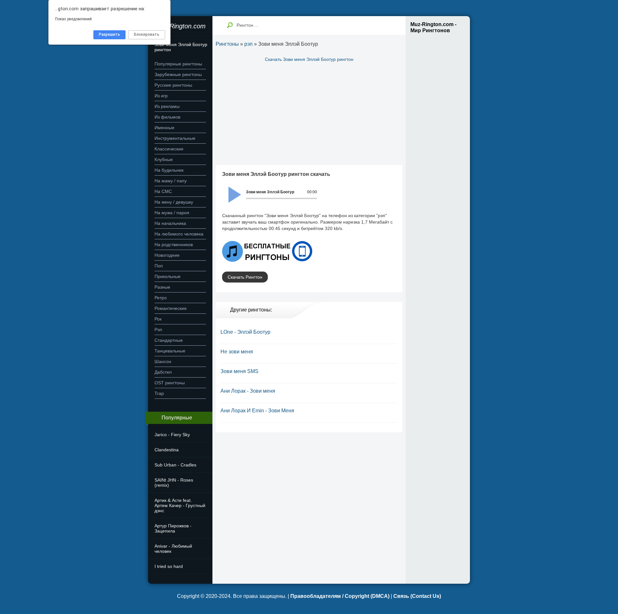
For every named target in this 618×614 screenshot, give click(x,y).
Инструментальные (174, 138)
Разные (162, 287)
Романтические (170, 308)
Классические (168, 148)
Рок (158, 318)
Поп (158, 265)
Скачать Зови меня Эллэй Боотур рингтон (309, 59)
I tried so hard (168, 566)
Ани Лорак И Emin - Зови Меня (257, 410)
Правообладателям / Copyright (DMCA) (339, 596)
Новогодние (167, 255)
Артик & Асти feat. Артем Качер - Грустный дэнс (179, 505)
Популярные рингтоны (178, 63)
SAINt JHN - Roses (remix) (173, 482)
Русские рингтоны (173, 85)
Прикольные (167, 276)
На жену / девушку (173, 202)
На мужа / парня (171, 212)
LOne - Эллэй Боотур (245, 332)
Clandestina (166, 449)
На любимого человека (178, 233)
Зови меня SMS (239, 371)
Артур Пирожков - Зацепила (173, 528)
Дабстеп (163, 372)
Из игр (161, 95)
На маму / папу (170, 180)
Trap (159, 393)
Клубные (163, 159)
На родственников (173, 244)
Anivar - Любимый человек (173, 548)
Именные (164, 127)
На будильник (168, 170)
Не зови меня (236, 351)
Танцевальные (169, 350)
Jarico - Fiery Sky (172, 434)
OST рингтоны (169, 382)
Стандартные (168, 340)
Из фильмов (167, 117)
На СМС (163, 191)
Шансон (162, 361)
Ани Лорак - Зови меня (247, 391)
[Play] (231, 190)
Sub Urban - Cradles (175, 464)
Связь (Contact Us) (417, 596)
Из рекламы (167, 106)
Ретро (160, 297)
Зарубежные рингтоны (178, 74)
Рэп (158, 329)
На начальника (170, 223)
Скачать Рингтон (245, 277)
